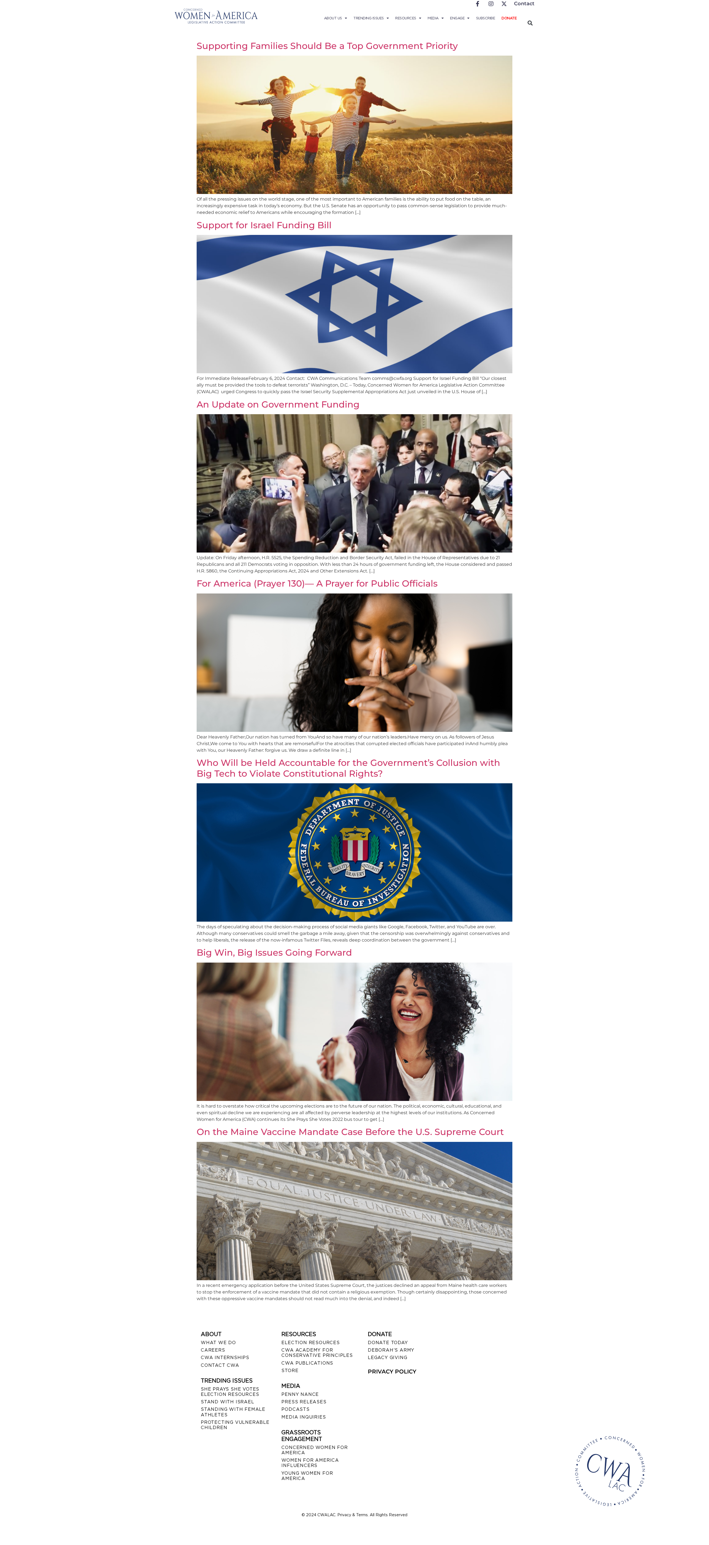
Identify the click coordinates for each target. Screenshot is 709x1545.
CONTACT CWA (220, 1365)
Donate (509, 18)
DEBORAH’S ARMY (391, 1350)
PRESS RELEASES (303, 1401)
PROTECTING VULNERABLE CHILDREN (235, 1425)
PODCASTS (295, 1409)
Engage (457, 18)
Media (433, 18)
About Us (333, 18)
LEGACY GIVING (387, 1357)
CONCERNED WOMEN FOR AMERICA (314, 1450)
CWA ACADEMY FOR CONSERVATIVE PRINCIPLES (317, 1352)
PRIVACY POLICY (392, 1371)
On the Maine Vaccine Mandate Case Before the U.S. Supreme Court (350, 1131)
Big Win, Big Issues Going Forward (274, 952)
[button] (530, 22)
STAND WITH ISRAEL (227, 1401)
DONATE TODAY (388, 1342)
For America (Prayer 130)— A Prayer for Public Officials (317, 583)
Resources (405, 18)
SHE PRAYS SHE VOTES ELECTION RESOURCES (230, 1391)
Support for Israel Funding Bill (264, 225)
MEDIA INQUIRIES (303, 1417)
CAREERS (213, 1350)
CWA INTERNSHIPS (225, 1357)
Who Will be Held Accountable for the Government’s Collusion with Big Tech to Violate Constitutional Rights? (348, 768)
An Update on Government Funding (278, 404)
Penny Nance (300, 1394)
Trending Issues (368, 18)
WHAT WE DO (218, 1342)
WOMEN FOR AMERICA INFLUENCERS (310, 1463)
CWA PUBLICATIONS (307, 1363)
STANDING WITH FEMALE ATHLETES (233, 1412)
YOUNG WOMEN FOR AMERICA (307, 1476)
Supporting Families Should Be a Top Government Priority (327, 45)
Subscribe (485, 18)
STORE (289, 1370)
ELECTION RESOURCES (310, 1342)
